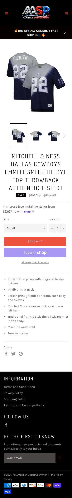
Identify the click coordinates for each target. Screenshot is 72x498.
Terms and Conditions (19, 387)
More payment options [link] (35, 262)
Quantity (54, 219)
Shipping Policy (15, 399)
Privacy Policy (13, 393)
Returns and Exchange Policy (24, 405)
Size (6, 219)
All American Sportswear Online (31, 474)
